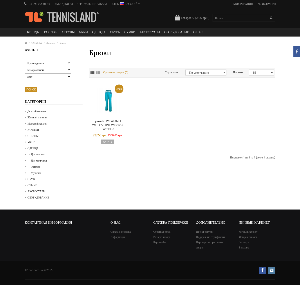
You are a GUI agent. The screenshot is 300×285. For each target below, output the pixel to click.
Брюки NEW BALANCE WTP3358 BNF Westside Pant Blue (107, 125)
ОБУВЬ (115, 32)
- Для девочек (36, 154)
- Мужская (34, 173)
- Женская (33, 167)
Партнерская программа (209, 242)
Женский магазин (37, 117)
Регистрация (266, 4)
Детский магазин (36, 111)
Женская (50, 42)
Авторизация (243, 4)
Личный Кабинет (248, 232)
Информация (117, 237)
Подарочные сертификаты (210, 237)
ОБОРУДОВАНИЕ (176, 32)
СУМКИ (129, 32)
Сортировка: (172, 72)
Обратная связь (161, 232)
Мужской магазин (37, 123)
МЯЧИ (83, 32)
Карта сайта (159, 242)
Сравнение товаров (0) (115, 72)
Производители (204, 232)
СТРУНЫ (68, 32)
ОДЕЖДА (99, 32)
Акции (199, 247)
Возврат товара (161, 237)
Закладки (244, 242)
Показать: (237, 72)
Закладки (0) (64, 4)
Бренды (33, 32)
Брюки (63, 42)
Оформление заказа (92, 4)
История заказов (248, 237)
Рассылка (244, 247)
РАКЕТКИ (51, 32)
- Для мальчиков (37, 160)
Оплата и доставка (120, 232)
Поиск (31, 89)
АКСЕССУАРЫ (150, 32)
